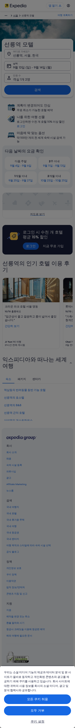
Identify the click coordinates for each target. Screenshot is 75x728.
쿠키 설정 (37, 721)
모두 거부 (37, 710)
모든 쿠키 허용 (37, 699)
